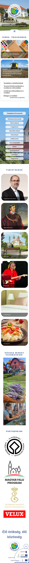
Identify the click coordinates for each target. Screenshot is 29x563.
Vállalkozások (15, 138)
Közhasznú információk (14, 119)
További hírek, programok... (17, 97)
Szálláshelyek (6, 314)
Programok (6, 285)
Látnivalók (15, 154)
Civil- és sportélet (14, 142)
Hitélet (14, 146)
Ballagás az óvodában (10, 96)
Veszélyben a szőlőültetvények (13, 83)
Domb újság (14, 158)
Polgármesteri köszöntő (9, 198)
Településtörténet (8, 227)
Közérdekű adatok (14, 131)
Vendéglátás (6, 343)
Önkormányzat (14, 123)
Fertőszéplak (14, 20)
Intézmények (14, 135)
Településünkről (14, 150)
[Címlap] (14, 11)
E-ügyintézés (14, 127)
